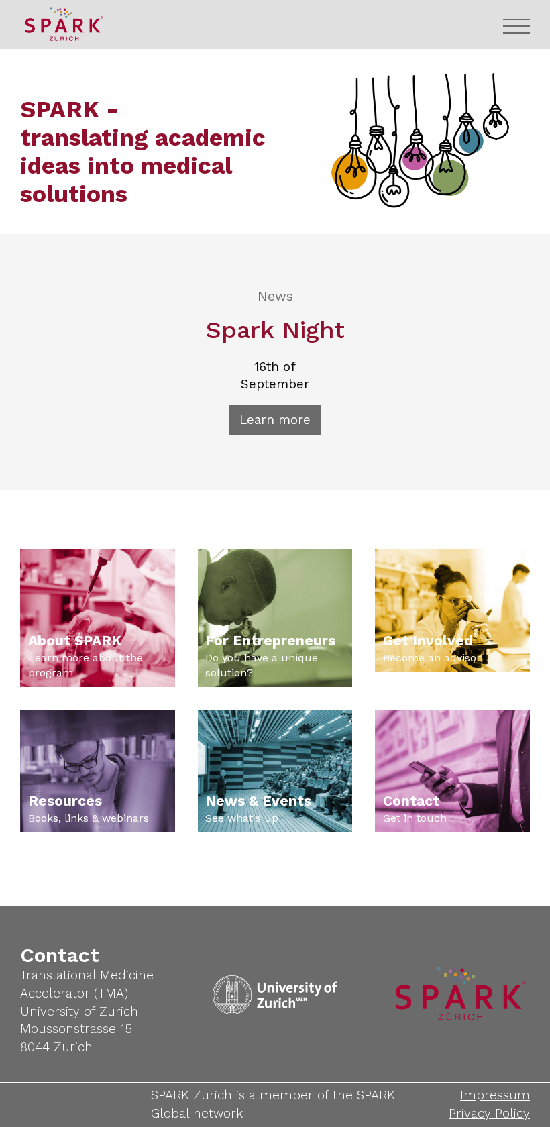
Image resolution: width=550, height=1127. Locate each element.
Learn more (275, 419)
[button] (516, 27)
